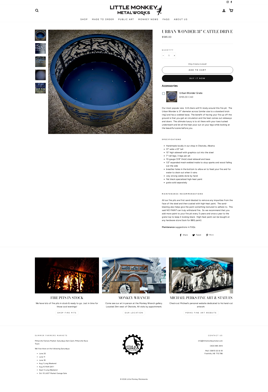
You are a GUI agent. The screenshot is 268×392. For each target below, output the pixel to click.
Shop (84, 19)
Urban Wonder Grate (190, 93)
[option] (100, 82)
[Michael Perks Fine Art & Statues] (201, 275)
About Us (181, 19)
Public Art (126, 19)
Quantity (168, 50)
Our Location (134, 313)
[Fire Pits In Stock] (67, 275)
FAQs (192, 227)
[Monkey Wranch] (134, 275)
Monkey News (148, 19)
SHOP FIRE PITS (66, 313)
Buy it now (197, 78)
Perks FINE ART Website (201, 313)
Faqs (166, 19)
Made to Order (103, 19)
